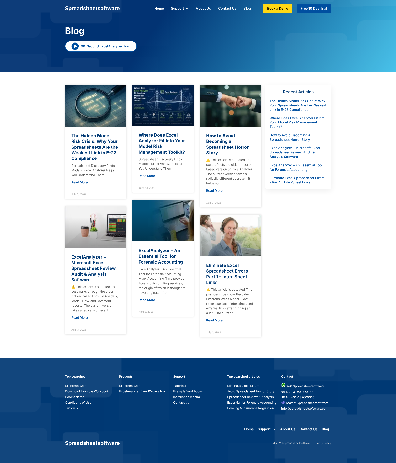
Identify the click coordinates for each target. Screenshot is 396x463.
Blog (247, 8)
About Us (203, 8)
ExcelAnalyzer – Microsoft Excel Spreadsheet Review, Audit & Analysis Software (94, 268)
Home (159, 8)
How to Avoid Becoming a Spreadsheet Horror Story (290, 137)
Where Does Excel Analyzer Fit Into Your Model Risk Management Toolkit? (297, 122)
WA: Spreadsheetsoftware (305, 386)
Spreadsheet (92, 8)
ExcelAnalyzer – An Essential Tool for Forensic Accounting (161, 256)
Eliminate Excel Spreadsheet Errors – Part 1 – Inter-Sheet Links (297, 180)
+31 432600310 (302, 397)
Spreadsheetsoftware (313, 403)
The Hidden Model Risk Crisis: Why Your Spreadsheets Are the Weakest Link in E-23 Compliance (94, 147)
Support (177, 8)
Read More (79, 182)
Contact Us (227, 8)
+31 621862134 (302, 392)
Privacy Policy (322, 443)
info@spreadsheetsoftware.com (304, 409)
